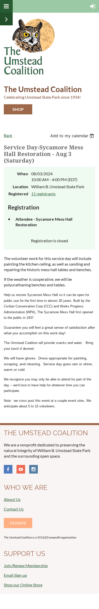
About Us (12, 499)
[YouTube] (20, 469)
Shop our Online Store (23, 584)
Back (8, 135)
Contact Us (14, 509)
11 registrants (43, 193)
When (22, 173)
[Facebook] (8, 469)
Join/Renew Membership (26, 565)
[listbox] (72, 136)
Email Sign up (15, 575)
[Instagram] (33, 469)
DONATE (18, 522)
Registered (18, 193)
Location (20, 186)
